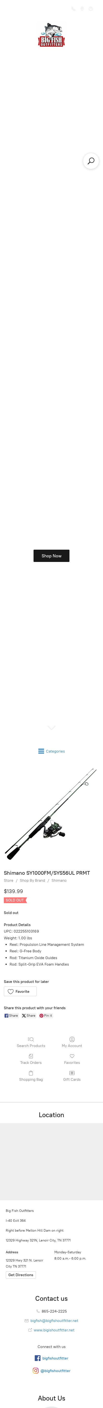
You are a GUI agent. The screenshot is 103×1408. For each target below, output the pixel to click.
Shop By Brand (32, 880)
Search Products (31, 1045)
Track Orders (31, 1062)
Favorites (72, 1062)
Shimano (59, 880)
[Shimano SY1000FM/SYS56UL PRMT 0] (51, 814)
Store (8, 880)
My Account (72, 1045)
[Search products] (91, 161)
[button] (20, 991)
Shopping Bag (31, 1079)
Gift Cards (72, 1079)
